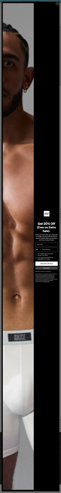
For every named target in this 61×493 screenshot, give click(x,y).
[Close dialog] (57, 3)
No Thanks (47, 268)
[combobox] (38, 249)
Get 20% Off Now (46, 264)
